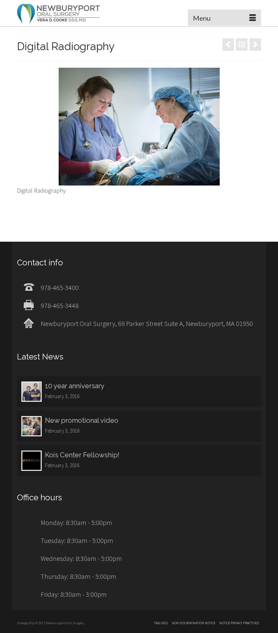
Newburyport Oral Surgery (58, 13)
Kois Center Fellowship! (82, 455)
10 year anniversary (74, 386)
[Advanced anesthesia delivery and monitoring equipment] (228, 44)
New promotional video (81, 420)
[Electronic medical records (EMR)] (255, 44)
